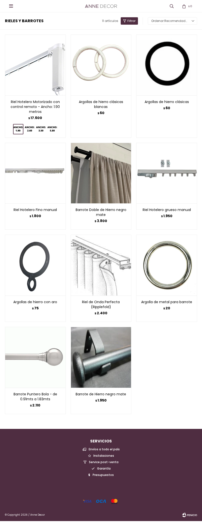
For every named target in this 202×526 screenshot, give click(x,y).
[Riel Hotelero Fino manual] (35, 173)
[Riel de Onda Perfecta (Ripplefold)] (101, 265)
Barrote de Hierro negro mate (101, 394)
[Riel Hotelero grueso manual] (166, 173)
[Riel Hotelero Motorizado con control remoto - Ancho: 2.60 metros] (29, 129)
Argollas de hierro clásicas (167, 101)
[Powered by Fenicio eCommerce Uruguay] (189, 515)
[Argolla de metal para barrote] (166, 265)
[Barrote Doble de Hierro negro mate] (101, 173)
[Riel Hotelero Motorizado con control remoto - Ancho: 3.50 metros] (41, 129)
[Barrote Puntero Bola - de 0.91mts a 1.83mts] (35, 357)
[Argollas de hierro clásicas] (166, 65)
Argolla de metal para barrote (166, 301)
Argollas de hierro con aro (35, 301)
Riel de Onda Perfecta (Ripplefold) (101, 304)
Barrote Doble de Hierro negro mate (101, 212)
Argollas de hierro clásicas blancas (101, 104)
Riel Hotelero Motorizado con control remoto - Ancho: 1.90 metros (35, 106)
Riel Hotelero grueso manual (167, 209)
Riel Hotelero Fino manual (35, 209)
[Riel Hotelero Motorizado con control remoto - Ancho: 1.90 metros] (35, 65)
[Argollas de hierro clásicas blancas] (101, 65)
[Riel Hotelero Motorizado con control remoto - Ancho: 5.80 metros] (52, 129)
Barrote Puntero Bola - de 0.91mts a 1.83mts (35, 397)
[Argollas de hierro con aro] (35, 265)
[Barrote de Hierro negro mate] (101, 357)
